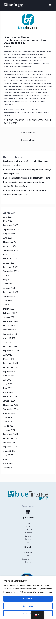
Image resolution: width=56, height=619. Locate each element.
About (28, 526)
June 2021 (8, 342)
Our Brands (28, 529)
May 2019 (8, 388)
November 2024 (10, 242)
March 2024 (8, 254)
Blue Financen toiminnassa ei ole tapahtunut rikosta (26, 177)
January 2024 (9, 263)
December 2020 (10, 346)
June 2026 (8, 217)
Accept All (28, 598)
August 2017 (9, 451)
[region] (28, 597)
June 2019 (8, 384)
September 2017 (11, 446)
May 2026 (8, 221)
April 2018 (8, 426)
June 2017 (8, 455)
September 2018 (11, 409)
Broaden (28, 562)
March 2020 (8, 359)
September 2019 (11, 371)
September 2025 (11, 229)
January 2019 (9, 400)
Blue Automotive (28, 559)
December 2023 (10, 267)
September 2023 (11, 271)
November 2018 (10, 405)
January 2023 (9, 288)
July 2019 (7, 380)
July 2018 (7, 417)
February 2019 (10, 396)
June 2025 (8, 237)
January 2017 (9, 467)
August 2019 (9, 375)
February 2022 (10, 313)
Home (28, 523)
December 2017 (10, 434)
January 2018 (9, 430)
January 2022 (9, 317)
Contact (28, 539)
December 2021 (10, 321)
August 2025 (9, 233)
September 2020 (11, 350)
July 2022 (7, 300)
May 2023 (8, 279)
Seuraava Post (28, 140)
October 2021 (9, 329)
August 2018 (9, 413)
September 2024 (11, 250)
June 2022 (8, 304)
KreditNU (28, 552)
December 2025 (10, 225)
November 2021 (10, 325)
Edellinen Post (28, 132)
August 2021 (9, 338)
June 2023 (8, 275)
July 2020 (7, 355)
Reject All (28, 613)
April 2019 (8, 392)
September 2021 (11, 334)
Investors (16, 47)
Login (28, 542)
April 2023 (8, 283)
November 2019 (10, 367)
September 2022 (11, 296)
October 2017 (9, 442)
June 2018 (8, 421)
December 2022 (10, 292)
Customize (28, 606)
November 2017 (10, 438)
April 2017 (8, 463)
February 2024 (10, 258)
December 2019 (10, 363)
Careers (28, 536)
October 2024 (9, 246)
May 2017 (8, 459)
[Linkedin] (28, 512)
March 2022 (8, 309)
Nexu (28, 556)
